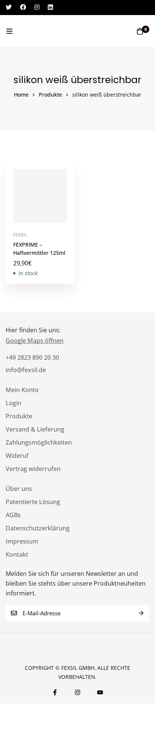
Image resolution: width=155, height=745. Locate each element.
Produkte (50, 94)
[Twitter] (9, 7)
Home (21, 94)
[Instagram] (37, 7)
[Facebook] (23, 7)
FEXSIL (20, 235)
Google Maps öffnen (35, 341)
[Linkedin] (50, 7)
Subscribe (140, 613)
